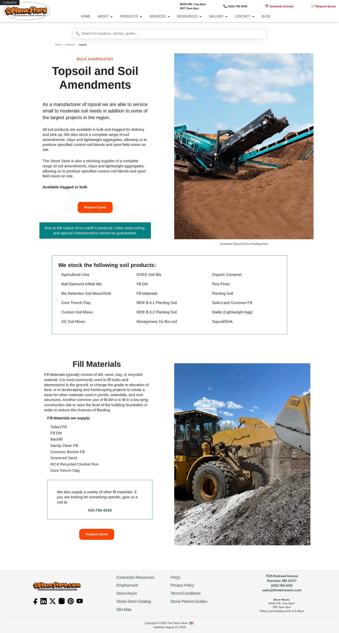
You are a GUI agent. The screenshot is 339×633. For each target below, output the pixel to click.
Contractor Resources (135, 577)
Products (70, 44)
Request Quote (95, 207)
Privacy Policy (182, 585)
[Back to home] (25, 11)
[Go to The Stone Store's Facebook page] (34, 601)
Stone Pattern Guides (188, 601)
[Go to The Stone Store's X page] (52, 601)
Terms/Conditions (185, 593)
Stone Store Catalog (133, 601)
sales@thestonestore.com (281, 590)
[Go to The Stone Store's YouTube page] (80, 601)
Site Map (123, 609)
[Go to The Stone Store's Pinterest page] (71, 601)
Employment (127, 585)
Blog (266, 16)
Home (85, 16)
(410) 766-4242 (282, 585)
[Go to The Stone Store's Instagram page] (61, 601)
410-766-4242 (100, 510)
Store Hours (126, 593)
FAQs (175, 577)
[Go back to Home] (57, 586)
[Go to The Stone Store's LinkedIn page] (43, 601)
